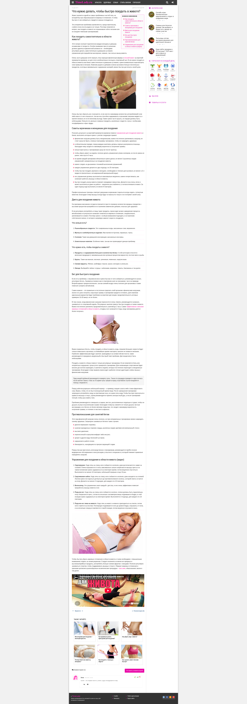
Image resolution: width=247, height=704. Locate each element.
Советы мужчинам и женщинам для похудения (133, 26)
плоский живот (129, 58)
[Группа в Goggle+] (173, 698)
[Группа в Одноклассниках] (170, 698)
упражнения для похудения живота (129, 133)
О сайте (116, 696)
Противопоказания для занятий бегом (132, 41)
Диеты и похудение (138, 7)
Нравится (79, 611)
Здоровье (107, 2)
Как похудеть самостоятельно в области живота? (134, 21)
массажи (122, 568)
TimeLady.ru (83, 2)
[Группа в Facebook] (167, 698)
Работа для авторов (133, 696)
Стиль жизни (125, 2)
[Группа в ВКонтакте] (163, 698)
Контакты (116, 698)
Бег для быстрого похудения (131, 36)
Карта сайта (131, 698)
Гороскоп (136, 2)
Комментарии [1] (139, 611)
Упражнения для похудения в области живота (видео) (134, 45)
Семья (115, 2)
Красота (98, 2)
